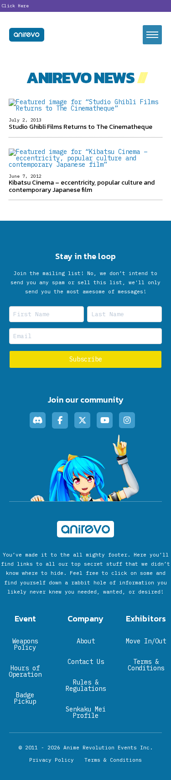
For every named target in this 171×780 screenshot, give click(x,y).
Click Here (15, 6)
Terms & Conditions (113, 760)
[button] (152, 34)
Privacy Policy (51, 760)
